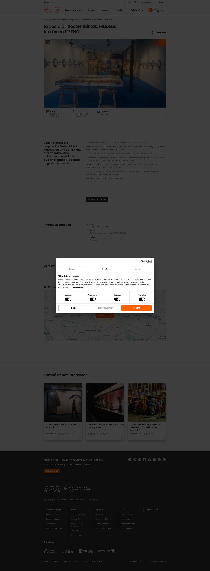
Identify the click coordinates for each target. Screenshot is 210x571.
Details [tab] (105, 269)
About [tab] (137, 269)
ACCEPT (136, 308)
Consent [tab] (72, 269)
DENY (73, 308)
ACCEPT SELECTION (105, 308)
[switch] (93, 299)
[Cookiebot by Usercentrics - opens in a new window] (142, 261)
